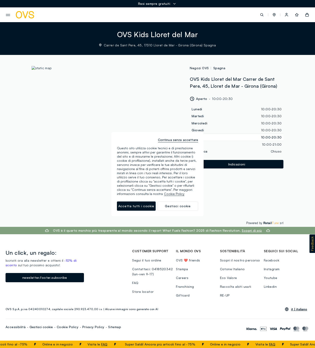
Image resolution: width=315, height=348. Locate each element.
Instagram (272, 269)
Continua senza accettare (178, 140)
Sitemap (114, 327)
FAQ (100, 344)
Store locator (143, 292)
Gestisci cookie (41, 327)
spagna (219, 68)
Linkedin (270, 286)
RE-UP (225, 295)
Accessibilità (16, 327)
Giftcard (183, 295)
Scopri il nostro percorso (240, 260)
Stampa (182, 269)
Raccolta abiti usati (235, 286)
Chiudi (302, 344)
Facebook (271, 260)
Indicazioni (236, 164)
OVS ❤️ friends (188, 260)
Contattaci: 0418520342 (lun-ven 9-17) (152, 271)
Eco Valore (228, 278)
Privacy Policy (93, 327)
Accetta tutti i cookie (136, 206)
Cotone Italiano (232, 269)
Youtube (270, 278)
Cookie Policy (67, 327)
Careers (182, 278)
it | (299, 309)
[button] (274, 14)
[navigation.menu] (8, 15)
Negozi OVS (199, 68)
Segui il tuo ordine (146, 260)
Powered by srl (264, 223)
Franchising (185, 286)
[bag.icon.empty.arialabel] (307, 14)
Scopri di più (252, 230)
